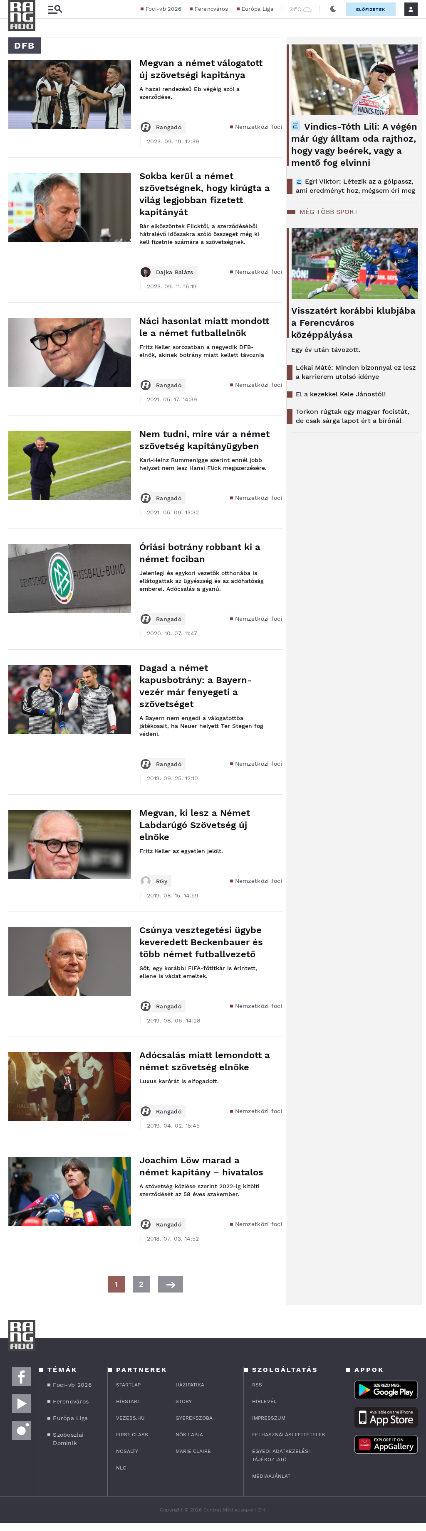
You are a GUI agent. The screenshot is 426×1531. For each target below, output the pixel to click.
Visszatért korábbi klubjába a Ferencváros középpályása (353, 322)
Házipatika (190, 1385)
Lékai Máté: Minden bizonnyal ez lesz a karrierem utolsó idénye (356, 372)
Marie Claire (193, 1451)
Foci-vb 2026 (164, 9)
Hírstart (128, 1401)
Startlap (128, 1385)
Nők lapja (189, 1435)
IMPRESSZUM (268, 1418)
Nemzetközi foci (259, 126)
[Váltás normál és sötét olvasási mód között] (333, 9)
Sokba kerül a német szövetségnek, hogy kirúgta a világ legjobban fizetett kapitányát (204, 194)
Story (184, 1401)
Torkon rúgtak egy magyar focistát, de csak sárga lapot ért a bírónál (352, 416)
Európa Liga (257, 9)
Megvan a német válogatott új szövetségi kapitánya (201, 69)
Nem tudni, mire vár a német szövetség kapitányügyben (204, 440)
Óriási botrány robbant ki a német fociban (199, 553)
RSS (257, 1385)
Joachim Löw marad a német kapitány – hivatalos (201, 1166)
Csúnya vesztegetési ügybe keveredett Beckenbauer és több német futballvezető (201, 942)
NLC (121, 1468)
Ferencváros (211, 9)
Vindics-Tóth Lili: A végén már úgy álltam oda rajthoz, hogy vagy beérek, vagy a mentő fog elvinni (354, 144)
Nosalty (127, 1451)
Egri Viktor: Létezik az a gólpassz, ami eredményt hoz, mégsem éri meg (355, 185)
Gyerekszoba (194, 1418)
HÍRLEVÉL (264, 1401)
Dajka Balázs (174, 272)
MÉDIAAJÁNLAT (271, 1476)
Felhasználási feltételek (288, 1435)
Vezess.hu (130, 1418)
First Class (132, 1435)
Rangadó (168, 127)
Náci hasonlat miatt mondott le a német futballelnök (204, 327)
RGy (161, 881)
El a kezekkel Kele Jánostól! (341, 394)
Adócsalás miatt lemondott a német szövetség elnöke (204, 1061)
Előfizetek (370, 9)
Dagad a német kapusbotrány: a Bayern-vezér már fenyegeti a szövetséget (195, 686)
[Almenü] (55, 9)
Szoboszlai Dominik (68, 1438)
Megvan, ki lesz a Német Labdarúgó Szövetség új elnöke (194, 825)
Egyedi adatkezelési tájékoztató (281, 1455)
